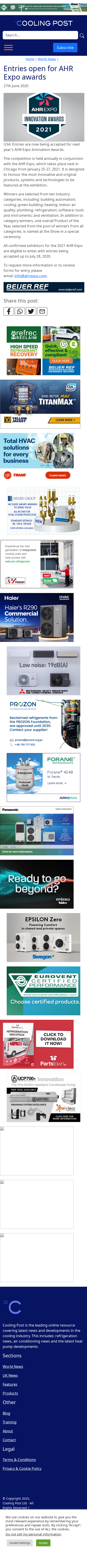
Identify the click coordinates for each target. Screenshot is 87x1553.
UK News (10, 1375)
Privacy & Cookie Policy (22, 1468)
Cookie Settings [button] (19, 1543)
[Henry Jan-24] (43, 511)
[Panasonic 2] (37, 831)
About (8, 1431)
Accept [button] (43, 1543)
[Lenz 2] (37, 1204)
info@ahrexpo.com (30, 275)
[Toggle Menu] (8, 47)
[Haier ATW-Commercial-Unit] (37, 617)
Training (10, 1422)
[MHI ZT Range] (43, 671)
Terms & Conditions (19, 1459)
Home (30, 59)
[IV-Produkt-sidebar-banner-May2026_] (37, 564)
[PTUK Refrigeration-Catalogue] (37, 1044)
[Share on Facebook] (9, 311)
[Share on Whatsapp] (20, 311)
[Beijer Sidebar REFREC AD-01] (43, 351)
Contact (9, 1439)
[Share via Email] (42, 311)
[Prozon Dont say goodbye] (43, 724)
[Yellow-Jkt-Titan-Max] (40, 404)
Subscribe (65, 47)
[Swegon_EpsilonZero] (43, 937)
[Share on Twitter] (31, 311)
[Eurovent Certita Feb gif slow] (43, 991)
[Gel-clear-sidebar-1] (43, 1097)
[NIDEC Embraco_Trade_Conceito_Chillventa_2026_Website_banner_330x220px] (37, 884)
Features (10, 1384)
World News (47, 59)
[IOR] (37, 1257)
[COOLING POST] (37, 1151)
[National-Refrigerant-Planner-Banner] (43, 7)
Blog (6, 1413)
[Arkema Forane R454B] (43, 777)
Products (10, 1393)
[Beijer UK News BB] (44, 287)
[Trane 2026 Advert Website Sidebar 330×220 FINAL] (37, 457)
